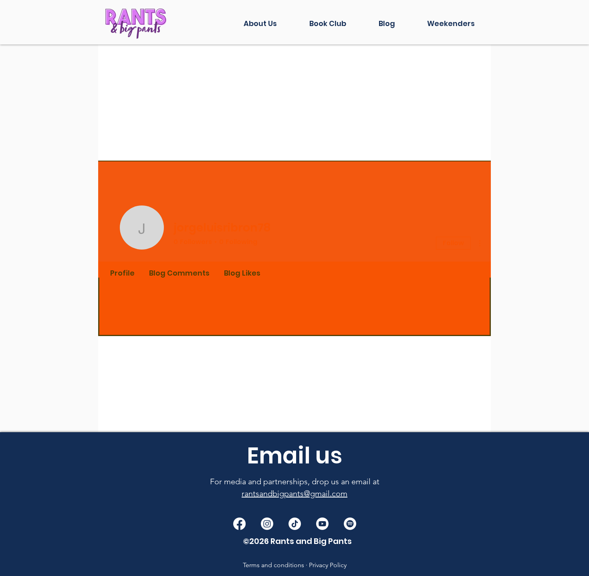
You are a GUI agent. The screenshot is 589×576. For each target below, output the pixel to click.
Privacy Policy (328, 565)
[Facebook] (239, 524)
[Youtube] (322, 524)
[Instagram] (267, 524)
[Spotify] (350, 524)
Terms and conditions (273, 565)
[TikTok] (294, 524)
